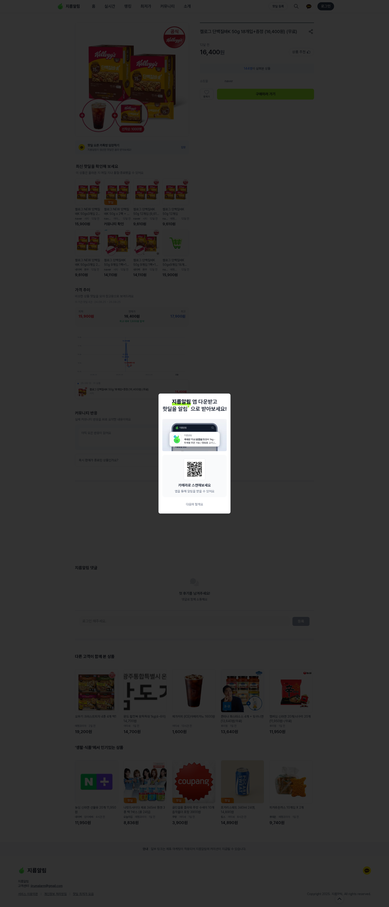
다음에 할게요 (194, 504)
